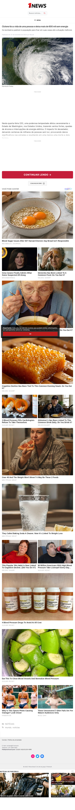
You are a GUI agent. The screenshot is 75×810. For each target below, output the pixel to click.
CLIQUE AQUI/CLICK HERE (24, 749)
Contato (4, 740)
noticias (16, 727)
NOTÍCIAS (9, 724)
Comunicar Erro (36, 183)
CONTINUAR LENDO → (37, 174)
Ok (30, 334)
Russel (32, 34)
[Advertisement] (37, 106)
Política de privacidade (15, 740)
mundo (8, 727)
